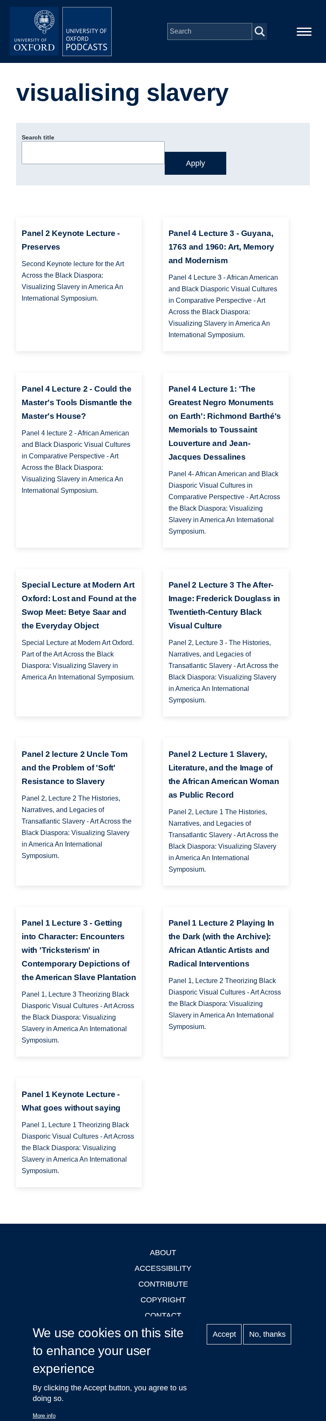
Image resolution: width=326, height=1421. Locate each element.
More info (44, 1415)
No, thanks (267, 1334)
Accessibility (163, 1268)
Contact (163, 1315)
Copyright (163, 1300)
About (163, 1252)
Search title (38, 137)
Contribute (163, 1284)
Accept (224, 1334)
